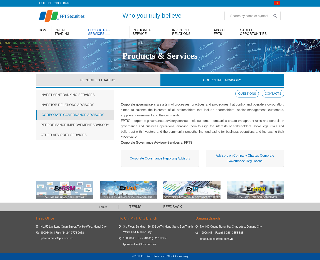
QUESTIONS (247, 94)
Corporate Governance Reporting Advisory (160, 158)
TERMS (135, 207)
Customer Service (142, 32)
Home (44, 30)
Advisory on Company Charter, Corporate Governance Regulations (245, 158)
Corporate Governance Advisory (73, 115)
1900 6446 (62, 3)
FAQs (103, 207)
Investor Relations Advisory (67, 105)
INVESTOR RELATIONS (181, 32)
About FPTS (219, 32)
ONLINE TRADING (62, 32)
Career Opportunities (253, 32)
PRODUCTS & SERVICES (99, 32)
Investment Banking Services (68, 95)
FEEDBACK (172, 207)
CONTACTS (273, 94)
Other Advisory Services (64, 135)
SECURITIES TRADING (97, 80)
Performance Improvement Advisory (75, 125)
